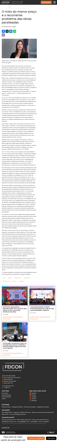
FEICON (10, 277)
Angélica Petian (17, 277)
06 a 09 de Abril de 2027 (18, 1)
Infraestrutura (27, 277)
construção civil (6, 281)
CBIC (14, 26)
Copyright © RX (5, 427)
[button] (46, 2)
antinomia (14, 281)
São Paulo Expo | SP (17, 3)
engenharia (21, 281)
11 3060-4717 (7, 387)
